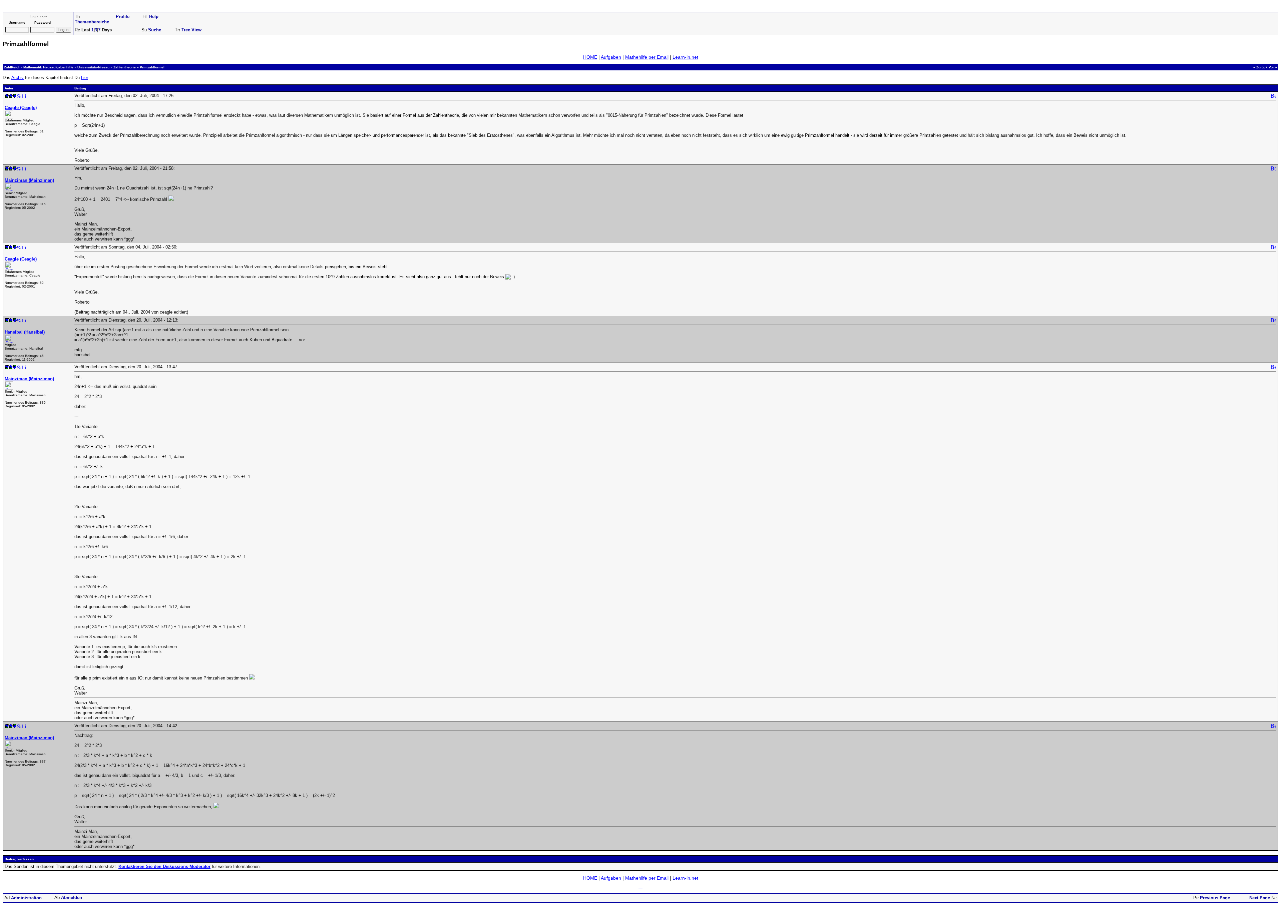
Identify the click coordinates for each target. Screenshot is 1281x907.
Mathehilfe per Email (647, 57)
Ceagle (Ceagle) (21, 107)
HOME (590, 57)
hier (84, 77)
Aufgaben (611, 57)
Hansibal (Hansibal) (25, 332)
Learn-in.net (685, 57)
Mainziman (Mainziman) (29, 180)
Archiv (17, 77)
